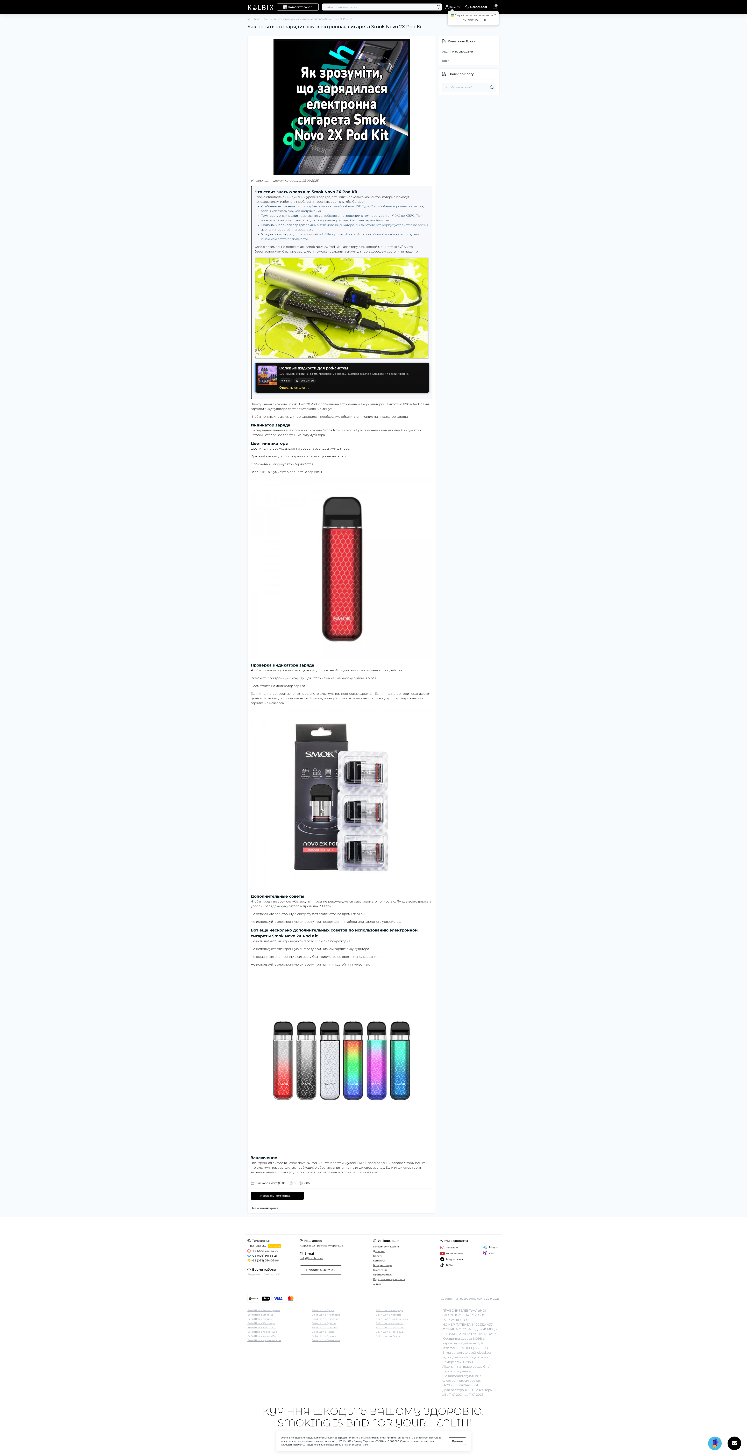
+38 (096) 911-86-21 (264, 1255)
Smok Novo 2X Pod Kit (340, 430)
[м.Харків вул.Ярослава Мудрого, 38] (309, 1225)
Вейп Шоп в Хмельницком (392, 1318)
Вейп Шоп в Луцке (323, 1310)
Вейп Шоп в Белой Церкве (263, 1310)
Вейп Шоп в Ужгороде (389, 1310)
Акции (377, 1283)
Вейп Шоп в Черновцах (390, 1331)
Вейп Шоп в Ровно (323, 1331)
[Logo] (260, 7)
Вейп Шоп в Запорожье (261, 1327)
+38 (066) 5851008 (474, 1348)
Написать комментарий (277, 1195)
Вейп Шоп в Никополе (325, 1318)
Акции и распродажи (457, 51)
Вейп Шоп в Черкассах (389, 1323)
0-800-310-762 (257, 1246)
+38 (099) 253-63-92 (264, 1251)
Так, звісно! (470, 20)
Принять (457, 1441)
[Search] (439, 7)
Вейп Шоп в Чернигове (390, 1327)
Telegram (494, 1247)
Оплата (377, 1255)
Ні (484, 20)
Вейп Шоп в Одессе (324, 1323)
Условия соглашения (386, 1246)
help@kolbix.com (311, 1258)
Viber (492, 1253)
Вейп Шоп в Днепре (259, 1318)
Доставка (379, 1251)
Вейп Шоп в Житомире (261, 1323)
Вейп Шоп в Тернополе (326, 1340)
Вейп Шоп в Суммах (324, 1336)
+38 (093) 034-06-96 (265, 1260)
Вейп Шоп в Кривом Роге (262, 1336)
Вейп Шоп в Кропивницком (264, 1340)
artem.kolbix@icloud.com (474, 1352)
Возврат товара (382, 1265)
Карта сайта (380, 1269)
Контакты (379, 1260)
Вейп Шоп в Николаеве (326, 1314)
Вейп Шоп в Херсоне (388, 1314)
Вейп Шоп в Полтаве (324, 1327)
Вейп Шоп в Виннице (260, 1314)
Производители (383, 1274)
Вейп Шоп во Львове (388, 1336)
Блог (257, 19)
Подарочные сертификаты (389, 1279)
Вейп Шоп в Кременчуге (262, 1331)
